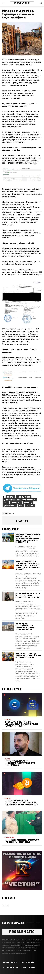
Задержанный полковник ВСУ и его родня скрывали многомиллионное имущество (27, 595)
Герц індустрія (24, 497)
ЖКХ (5, 502)
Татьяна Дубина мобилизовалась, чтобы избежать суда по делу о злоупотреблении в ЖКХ (25, 626)
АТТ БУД (10, 497)
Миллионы (16, 502)
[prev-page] (3, 905)
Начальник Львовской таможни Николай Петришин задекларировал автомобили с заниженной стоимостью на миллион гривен (27, 538)
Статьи (7, 759)
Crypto (7, 719)
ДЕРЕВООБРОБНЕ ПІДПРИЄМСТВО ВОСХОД (19, 500)
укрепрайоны (9, 505)
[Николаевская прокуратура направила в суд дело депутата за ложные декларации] (8, 656)
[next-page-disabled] (7, 905)
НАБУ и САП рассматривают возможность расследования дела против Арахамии (19, 763)
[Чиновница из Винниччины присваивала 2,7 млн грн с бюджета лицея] (22, 822)
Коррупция (9, 837)
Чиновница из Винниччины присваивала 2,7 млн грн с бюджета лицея (21, 840)
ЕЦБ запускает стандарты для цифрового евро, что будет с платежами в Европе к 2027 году (21, 724)
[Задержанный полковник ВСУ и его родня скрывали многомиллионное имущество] (8, 596)
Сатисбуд (28, 502)
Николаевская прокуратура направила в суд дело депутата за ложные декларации (28, 656)
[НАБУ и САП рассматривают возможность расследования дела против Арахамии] (22, 744)
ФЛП (21, 505)
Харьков (30, 505)
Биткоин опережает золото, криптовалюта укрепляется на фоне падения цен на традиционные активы (21, 802)
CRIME (11, 513)
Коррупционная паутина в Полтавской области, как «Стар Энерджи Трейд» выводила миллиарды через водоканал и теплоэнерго (27, 565)
